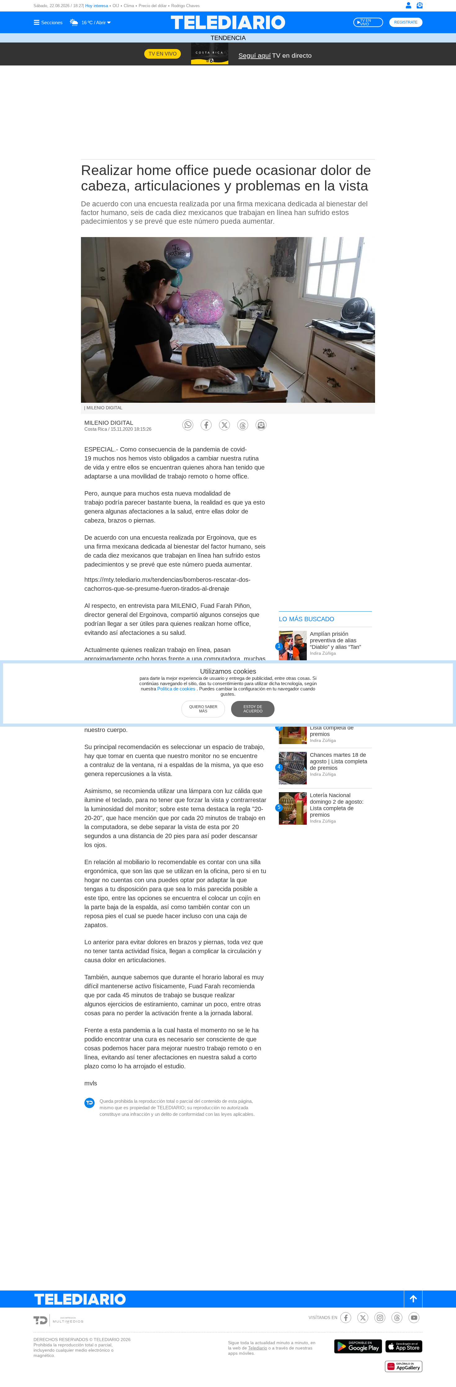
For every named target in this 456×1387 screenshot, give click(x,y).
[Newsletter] (419, 6)
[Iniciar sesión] (408, 5)
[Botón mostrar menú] (49, 22)
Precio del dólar (153, 5)
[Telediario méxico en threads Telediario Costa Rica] (396, 1317)
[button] (188, 425)
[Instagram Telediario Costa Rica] (379, 1317)
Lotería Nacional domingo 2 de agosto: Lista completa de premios (337, 805)
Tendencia (228, 37)
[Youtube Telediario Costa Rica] (414, 1317)
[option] (228, 325)
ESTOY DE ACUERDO (253, 709)
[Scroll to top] (413, 1299)
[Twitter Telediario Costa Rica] (362, 1317)
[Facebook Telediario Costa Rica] (345, 1317)
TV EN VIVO (365, 22)
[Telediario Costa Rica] (228, 22)
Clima (129, 5)
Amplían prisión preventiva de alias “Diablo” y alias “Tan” (335, 640)
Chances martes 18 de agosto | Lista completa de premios (338, 761)
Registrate (406, 22)
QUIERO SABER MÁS (203, 709)
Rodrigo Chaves (185, 5)
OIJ (116, 5)
